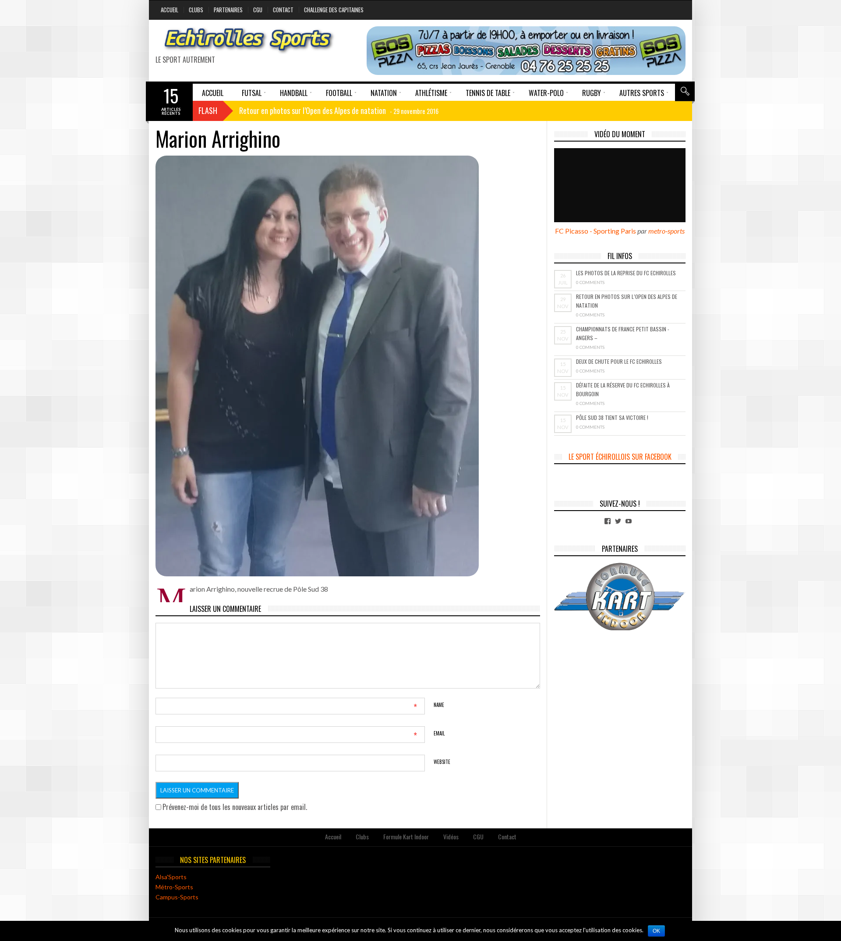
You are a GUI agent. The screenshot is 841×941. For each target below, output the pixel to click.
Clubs (196, 9)
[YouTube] (628, 521)
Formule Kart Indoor (406, 836)
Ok (656, 931)
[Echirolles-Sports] (248, 40)
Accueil (169, 9)
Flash (207, 110)
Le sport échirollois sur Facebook (620, 456)
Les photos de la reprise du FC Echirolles (626, 273)
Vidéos (451, 836)
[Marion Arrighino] (347, 366)
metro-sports (666, 231)
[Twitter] (618, 521)
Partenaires (228, 9)
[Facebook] (607, 521)
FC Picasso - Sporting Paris (595, 231)
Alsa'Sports (171, 877)
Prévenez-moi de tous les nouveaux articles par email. (235, 807)
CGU (257, 9)
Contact (283, 9)
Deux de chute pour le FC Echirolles (619, 361)
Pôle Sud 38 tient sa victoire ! (612, 417)
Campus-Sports (176, 897)
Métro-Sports (174, 887)
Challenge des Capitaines (334, 9)
